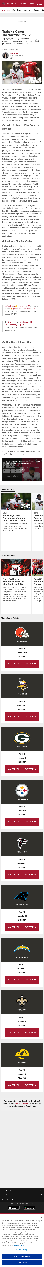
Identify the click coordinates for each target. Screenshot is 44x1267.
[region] (22, 1240)
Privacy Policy (19, 1245)
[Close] (41, 1217)
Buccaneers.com (21, 1103)
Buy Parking (31, 664)
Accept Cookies (22, 1263)
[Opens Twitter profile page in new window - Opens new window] (11, 58)
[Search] (37, 3)
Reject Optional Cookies (22, 1256)
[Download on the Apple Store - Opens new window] (14, 1208)
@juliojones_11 (24, 306)
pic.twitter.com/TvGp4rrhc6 (16, 325)
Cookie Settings (22, 1250)
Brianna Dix (14, 53)
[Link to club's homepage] (4, 3)
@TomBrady (10, 306)
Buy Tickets (13, 664)
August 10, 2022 (12, 314)
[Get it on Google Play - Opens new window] (29, 1209)
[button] (22, 469)
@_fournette (12, 322)
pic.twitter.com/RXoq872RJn (25, 309)
